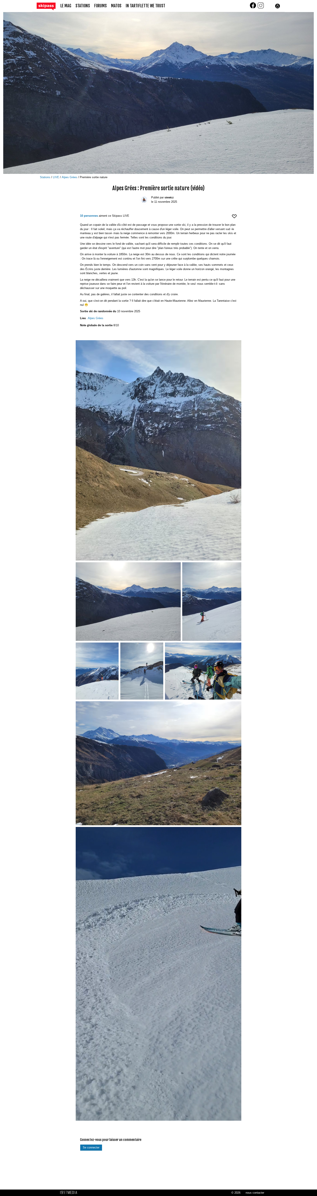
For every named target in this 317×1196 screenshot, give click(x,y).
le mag (65, 5)
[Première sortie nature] (158, 450)
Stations (45, 177)
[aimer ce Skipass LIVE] (234, 218)
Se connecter (91, 1147)
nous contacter (255, 1192)
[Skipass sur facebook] (253, 7)
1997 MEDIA (69, 1193)
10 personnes (89, 215)
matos (116, 5)
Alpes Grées (70, 177)
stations (82, 5)
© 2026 (235, 1192)
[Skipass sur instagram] (260, 7)
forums (100, 5)
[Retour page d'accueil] (48, 6)
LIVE (56, 177)
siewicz (169, 197)
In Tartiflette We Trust (145, 5)
